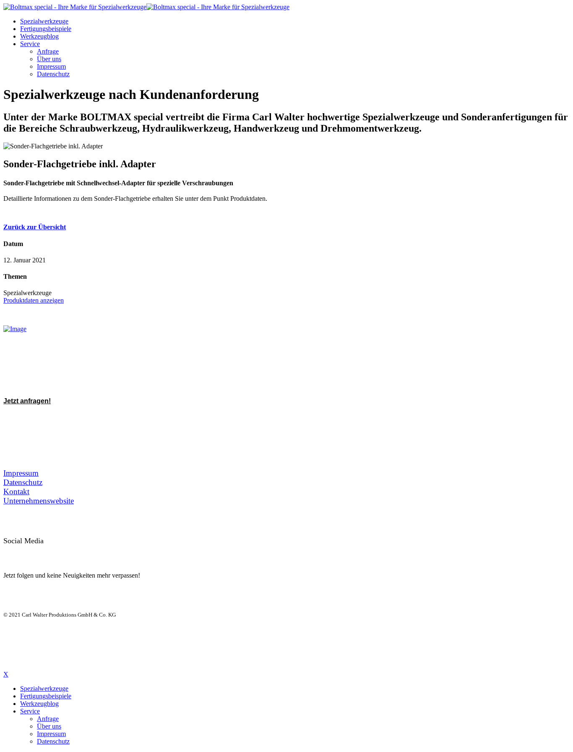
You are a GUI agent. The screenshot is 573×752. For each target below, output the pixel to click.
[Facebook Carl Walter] (65, 552)
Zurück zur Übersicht (34, 227)
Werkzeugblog (39, 36)
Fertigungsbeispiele (45, 28)
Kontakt (16, 491)
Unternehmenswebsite (38, 500)
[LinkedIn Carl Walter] (28, 552)
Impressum (51, 66)
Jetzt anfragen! (27, 401)
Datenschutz (53, 74)
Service (30, 43)
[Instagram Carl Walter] (84, 552)
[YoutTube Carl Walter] (47, 552)
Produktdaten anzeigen (33, 300)
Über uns (49, 58)
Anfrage (48, 51)
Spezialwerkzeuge (44, 21)
